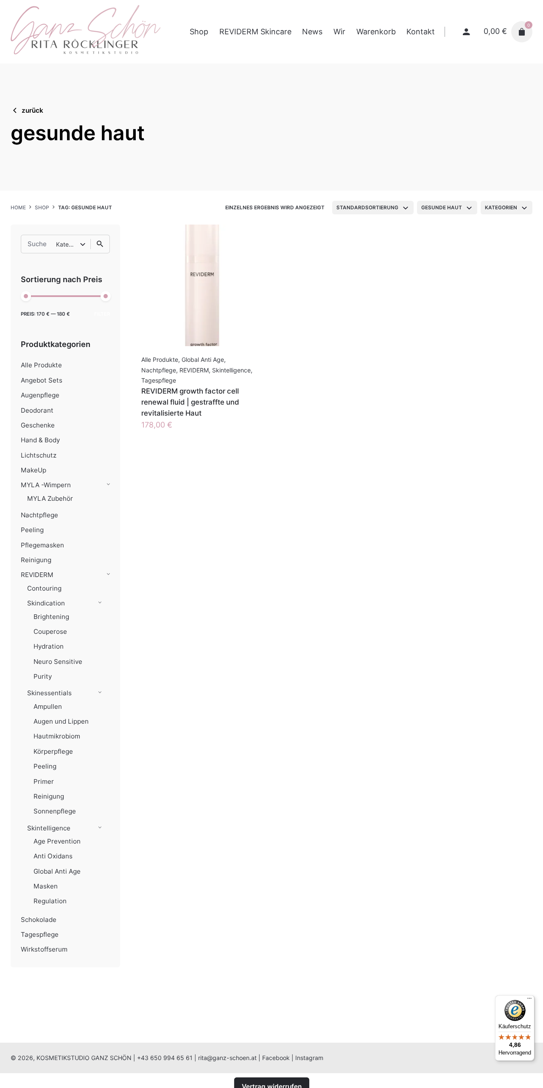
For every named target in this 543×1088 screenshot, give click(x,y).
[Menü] (529, 1000)
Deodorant (37, 410)
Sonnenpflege (55, 811)
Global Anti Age (57, 871)
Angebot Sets (41, 380)
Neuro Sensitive (58, 662)
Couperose (50, 631)
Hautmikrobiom (57, 736)
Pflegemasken (42, 545)
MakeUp (33, 470)
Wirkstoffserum (44, 949)
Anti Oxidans (53, 856)
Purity (43, 676)
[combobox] (373, 207)
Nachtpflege (39, 515)
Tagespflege (40, 934)
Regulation (50, 901)
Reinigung (36, 560)
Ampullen (48, 706)
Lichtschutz (38, 455)
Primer (44, 781)
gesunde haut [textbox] (441, 208)
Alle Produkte (41, 365)
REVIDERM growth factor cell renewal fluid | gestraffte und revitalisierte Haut (190, 402)
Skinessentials (49, 693)
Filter (102, 314)
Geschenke (38, 425)
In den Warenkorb (173, 433)
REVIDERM (37, 575)
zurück (32, 110)
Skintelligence (48, 828)
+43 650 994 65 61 (165, 1057)
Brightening (51, 617)
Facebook (276, 1057)
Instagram (309, 1057)
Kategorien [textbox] (501, 208)
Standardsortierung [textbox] (367, 208)
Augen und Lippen (61, 721)
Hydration (49, 646)
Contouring (44, 588)
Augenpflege (40, 395)
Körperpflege (53, 751)
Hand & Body (40, 440)
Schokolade (38, 920)
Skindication (46, 603)
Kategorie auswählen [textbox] (67, 244)
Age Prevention (57, 841)
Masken (46, 886)
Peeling (32, 530)
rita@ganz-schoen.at (227, 1057)
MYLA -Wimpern (46, 485)
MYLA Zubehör (50, 498)
